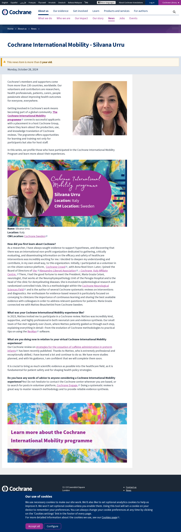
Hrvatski (52, 2)
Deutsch (61, 2)
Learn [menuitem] (95, 11)
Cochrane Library (169, 2)
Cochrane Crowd (55, 266)
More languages (108, 2)
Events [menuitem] (133, 18)
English (5, 2)
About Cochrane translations (131, 2)
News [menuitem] (111, 18)
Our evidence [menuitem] (60, 11)
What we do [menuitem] (45, 18)
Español (14, 2)
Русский (42, 2)
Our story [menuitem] (98, 18)
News (33, 28)
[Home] (18, 12)
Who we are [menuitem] (63, 18)
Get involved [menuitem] (80, 11)
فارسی (23, 2)
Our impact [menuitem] (81, 18)
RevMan (32, 331)
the (35, 270)
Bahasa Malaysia (75, 2)
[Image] (67, 433)
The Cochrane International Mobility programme (32, 115)
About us (22, 28)
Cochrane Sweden (34, 236)
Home (10, 28)
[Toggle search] (174, 12)
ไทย (86, 2)
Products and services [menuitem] (116, 11)
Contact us (131, 487)
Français (32, 2)
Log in (151, 2)
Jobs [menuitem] (122, 18)
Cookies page (109, 517)
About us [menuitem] (43, 11)
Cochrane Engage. (67, 385)
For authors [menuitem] (141, 11)
